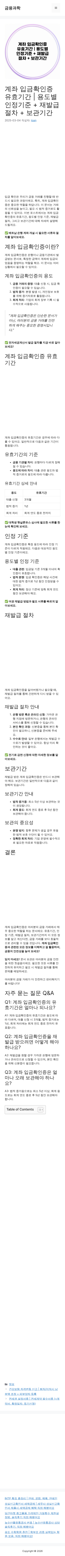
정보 (11, 1384)
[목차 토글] (38, 1109)
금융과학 (13, 8)
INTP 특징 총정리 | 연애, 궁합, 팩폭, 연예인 (31, 1498)
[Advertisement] (32, 160)
